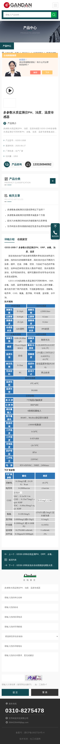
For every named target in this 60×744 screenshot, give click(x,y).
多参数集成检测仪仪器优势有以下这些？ (26, 209)
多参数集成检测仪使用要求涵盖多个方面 (26, 215)
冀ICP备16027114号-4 (34, 732)
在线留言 (22, 239)
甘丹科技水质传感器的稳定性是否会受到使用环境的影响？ (31, 226)
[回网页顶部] (55, 226)
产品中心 (7, 46)
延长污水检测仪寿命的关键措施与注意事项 (27, 220)
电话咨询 (55, 236)
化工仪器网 (35, 739)
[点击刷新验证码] (33, 678)
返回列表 (12, 560)
